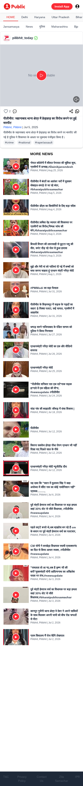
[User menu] (77, 6)
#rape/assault (43, 142)
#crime (9, 142)
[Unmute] (76, 99)
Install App (62, 6)
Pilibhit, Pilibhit (12, 127)
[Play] (41, 75)
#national (24, 142)
